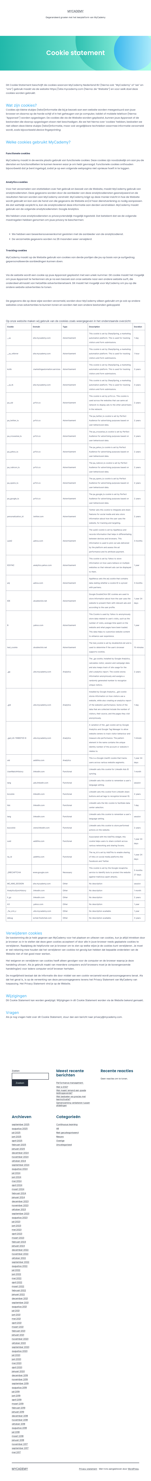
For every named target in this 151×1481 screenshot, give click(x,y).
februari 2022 (19, 1290)
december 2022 (20, 1249)
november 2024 (20, 1156)
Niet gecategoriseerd (67, 1132)
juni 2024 (16, 1177)
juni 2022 (16, 1274)
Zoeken (16, 1071)
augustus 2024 (20, 1168)
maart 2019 (17, 1403)
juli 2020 (16, 1355)
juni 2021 (16, 1314)
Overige (60, 1140)
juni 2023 (16, 1225)
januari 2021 (18, 1334)
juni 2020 (16, 1359)
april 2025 (17, 1140)
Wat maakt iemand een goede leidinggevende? (71, 1091)
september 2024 (20, 1164)
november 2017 (20, 1444)
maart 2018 (17, 1436)
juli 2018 (16, 1432)
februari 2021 (18, 1330)
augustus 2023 (19, 1217)
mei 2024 (17, 1181)
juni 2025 (16, 1136)
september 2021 (20, 1302)
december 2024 (20, 1152)
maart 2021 (17, 1326)
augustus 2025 (20, 1128)
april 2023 (17, 1233)
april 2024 (17, 1185)
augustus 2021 (19, 1306)
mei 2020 (16, 1363)
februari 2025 (19, 1144)
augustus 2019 (19, 1387)
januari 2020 (18, 1371)
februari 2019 (18, 1407)
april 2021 (16, 1322)
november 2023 (20, 1205)
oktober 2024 (19, 1160)
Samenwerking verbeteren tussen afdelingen (73, 1104)
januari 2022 (18, 1294)
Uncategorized (64, 1144)
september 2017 (20, 1448)
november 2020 (20, 1338)
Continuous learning (67, 1124)
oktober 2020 (19, 1343)
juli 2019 (16, 1391)
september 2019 (20, 1383)
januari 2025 (18, 1148)
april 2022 (17, 1282)
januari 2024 (18, 1197)
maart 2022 (18, 1286)
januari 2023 (18, 1245)
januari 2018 (18, 1440)
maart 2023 (18, 1237)
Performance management (70, 1083)
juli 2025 (16, 1132)
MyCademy (75, 11)
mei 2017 (16, 1452)
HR (57, 1128)
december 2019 (20, 1375)
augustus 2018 (19, 1427)
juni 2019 (16, 1395)
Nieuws (60, 1136)
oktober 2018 (18, 1423)
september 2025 (20, 1124)
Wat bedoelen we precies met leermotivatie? (71, 1097)
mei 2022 (16, 1278)
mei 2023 (16, 1229)
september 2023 (20, 1213)
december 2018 (20, 1415)
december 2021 (20, 1298)
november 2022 (20, 1253)
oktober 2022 (19, 1258)
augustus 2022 (19, 1266)
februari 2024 (19, 1193)
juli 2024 (16, 1173)
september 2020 (20, 1347)
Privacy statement (88, 1469)
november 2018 (20, 1419)
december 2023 (20, 1201)
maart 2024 (18, 1189)
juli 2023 (16, 1221)
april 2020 (17, 1367)
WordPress (133, 1469)
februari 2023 (19, 1241)
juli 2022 (16, 1270)
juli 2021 (16, 1310)
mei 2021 (16, 1318)
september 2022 (20, 1262)
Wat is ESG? (62, 1087)
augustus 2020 (19, 1351)
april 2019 (16, 1399)
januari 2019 (18, 1411)
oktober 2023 (19, 1209)
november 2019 (20, 1379)
